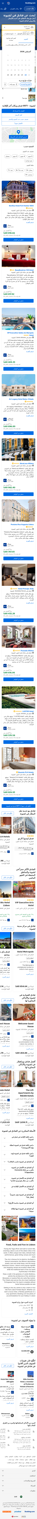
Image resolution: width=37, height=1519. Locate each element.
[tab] (25, 39)
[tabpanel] (18, 65)
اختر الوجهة (27, 26)
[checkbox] (8, 55)
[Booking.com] (30, 3)
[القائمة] (2, 3)
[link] (30, 156)
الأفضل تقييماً (19, 123)
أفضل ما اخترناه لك (18, 111)
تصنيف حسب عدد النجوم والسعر (18, 119)
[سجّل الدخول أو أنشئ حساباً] (8, 3)
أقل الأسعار (18, 115)
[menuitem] (29, 9)
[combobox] (18, 28)
